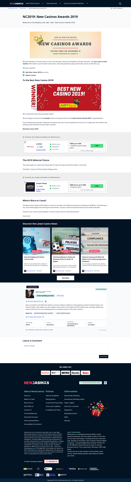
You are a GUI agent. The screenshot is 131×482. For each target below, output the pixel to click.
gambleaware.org (29, 448)
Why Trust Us (28, 403)
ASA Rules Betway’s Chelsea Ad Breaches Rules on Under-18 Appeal (64, 259)
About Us (27, 396)
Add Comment (103, 356)
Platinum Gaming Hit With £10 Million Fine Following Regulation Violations (94, 259)
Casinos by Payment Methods (74, 3)
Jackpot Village (41, 183)
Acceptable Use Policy (53, 410)
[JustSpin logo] (30, 146)
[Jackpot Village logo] (30, 187)
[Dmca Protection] (28, 469)
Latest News (23, 8)
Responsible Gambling (71, 396)
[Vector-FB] (105, 382)
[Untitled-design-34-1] (71, 469)
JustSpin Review (41, 150)
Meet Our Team (29, 399)
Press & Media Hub (30, 413)
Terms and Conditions (53, 406)
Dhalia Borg (39, 330)
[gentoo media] (28, 475)
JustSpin (39, 144)
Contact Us (28, 410)
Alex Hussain (30, 271)
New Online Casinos (33, 3)
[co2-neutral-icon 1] (48, 469)
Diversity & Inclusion (31, 417)
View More (65, 278)
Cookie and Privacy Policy (54, 403)
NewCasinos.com (12, 8)
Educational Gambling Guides (74, 399)
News (66, 417)
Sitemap (67, 421)
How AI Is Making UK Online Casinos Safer (34, 258)
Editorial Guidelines (52, 396)
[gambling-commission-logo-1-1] (94, 469)
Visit (97, 146)
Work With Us (28, 406)
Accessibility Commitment (33, 424)
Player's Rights (69, 403)
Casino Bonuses (51, 3)
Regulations (68, 410)
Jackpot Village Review (40, 190)
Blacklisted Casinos (70, 413)
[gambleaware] (59, 469)
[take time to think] (82, 469)
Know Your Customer (71, 406)
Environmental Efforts (31, 421)
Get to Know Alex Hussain (34, 317)
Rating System (50, 399)
